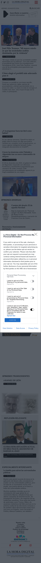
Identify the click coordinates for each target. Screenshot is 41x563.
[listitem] (20, 275)
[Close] (36, 235)
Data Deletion (8, 328)
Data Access (20, 328)
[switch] (32, 281)
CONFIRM (12, 320)
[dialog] (20, 282)
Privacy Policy (33, 328)
